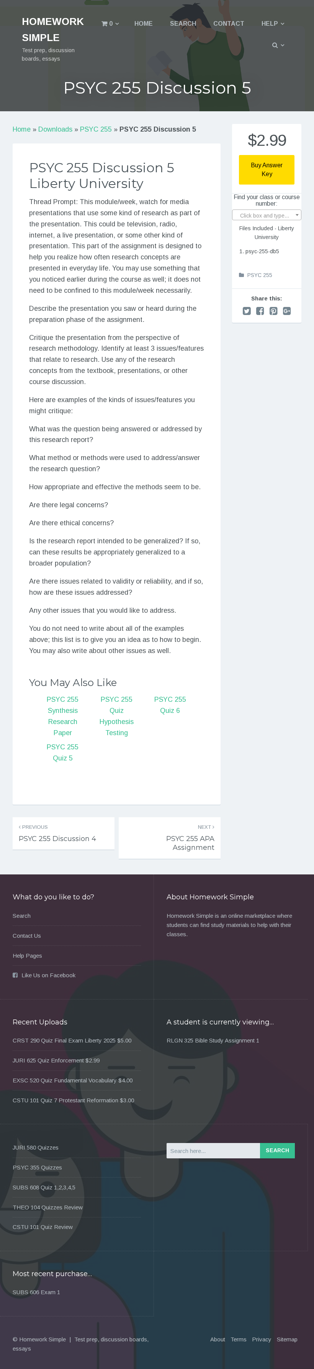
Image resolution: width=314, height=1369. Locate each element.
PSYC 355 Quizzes (37, 1167)
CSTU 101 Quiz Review (43, 1227)
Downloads (55, 129)
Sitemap (287, 1339)
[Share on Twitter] (247, 311)
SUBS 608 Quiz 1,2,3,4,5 (44, 1187)
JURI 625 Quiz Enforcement (48, 1060)
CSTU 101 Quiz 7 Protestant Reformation (65, 1100)
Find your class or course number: (267, 200)
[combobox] (266, 214)
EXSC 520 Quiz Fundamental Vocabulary (65, 1080)
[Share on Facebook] (260, 311)
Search (183, 23)
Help (270, 23)
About (217, 1339)
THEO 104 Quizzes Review (48, 1207)
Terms (239, 1339)
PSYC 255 (96, 129)
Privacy (261, 1339)
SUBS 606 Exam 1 (36, 1292)
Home (143, 23)
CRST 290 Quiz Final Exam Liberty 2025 (64, 1040)
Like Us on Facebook (48, 975)
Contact (228, 23)
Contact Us (27, 935)
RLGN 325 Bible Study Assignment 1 (213, 1040)
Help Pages (27, 955)
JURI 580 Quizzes (36, 1147)
